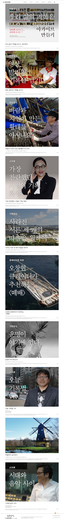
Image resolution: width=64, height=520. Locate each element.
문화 (38, 251)
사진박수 (43, 363)
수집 (40, 152)
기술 (35, 414)
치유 (13, 364)
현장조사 (28, 318)
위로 (7, 364)
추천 (21, 318)
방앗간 (7, 459)
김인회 (36, 363)
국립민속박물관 (24, 152)
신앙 (10, 252)
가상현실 (24, 414)
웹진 (14, 252)
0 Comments (11, 153)
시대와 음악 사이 (10, 503)
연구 (5, 318)
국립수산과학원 (27, 152)
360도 (22, 414)
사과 (14, 459)
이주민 (17, 252)
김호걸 (33, 251)
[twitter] (13, 518)
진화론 (19, 318)
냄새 (36, 414)
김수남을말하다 (34, 363)
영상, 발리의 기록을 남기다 (14, 90)
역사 (22, 459)
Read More (58, 152)
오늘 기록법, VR (10, 408)
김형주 (38, 363)
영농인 (41, 152)
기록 (29, 152)
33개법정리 (26, 251)
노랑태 (31, 152)
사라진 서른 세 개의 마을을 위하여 (16, 248)
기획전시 (17, 251)
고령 (27, 251)
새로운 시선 (19, 414)
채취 (20, 318)
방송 (42, 414)
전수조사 (18, 252)
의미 (11, 318)
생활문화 (39, 152)
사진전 (44, 363)
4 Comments (26, 252)
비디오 (44, 414)
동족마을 (37, 251)
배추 (8, 459)
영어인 (42, 152)
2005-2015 (23, 251)
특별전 (15, 364)
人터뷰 (17, 414)
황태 (7, 153)
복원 (43, 414)
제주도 (12, 364)
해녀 (25, 318)
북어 (37, 152)
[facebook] (12, 518)
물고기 (35, 152)
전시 (9, 364)
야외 (17, 459)
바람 (36, 152)
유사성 (10, 318)
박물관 (42, 251)
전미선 (16, 318)
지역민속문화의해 (22, 252)
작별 (8, 364)
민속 (39, 251)
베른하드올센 (10, 459)
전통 (17, 318)
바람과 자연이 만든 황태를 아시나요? (17, 149)
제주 (18, 318)
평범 (24, 318)
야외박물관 (19, 459)
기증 (29, 363)
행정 (24, 252)
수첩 (46, 363)
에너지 (21, 459)
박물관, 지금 (18, 152)
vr (23, 414)
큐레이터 (23, 318)
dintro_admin (7, 152)
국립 (22, 152)
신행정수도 (12, 252)
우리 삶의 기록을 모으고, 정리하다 (16, 44)
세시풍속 (46, 251)
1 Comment (19, 364)
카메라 (14, 364)
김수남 (32, 363)
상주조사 (44, 251)
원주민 (13, 252)
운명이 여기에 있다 (11, 360)
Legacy (15, 152)
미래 (39, 414)
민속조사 (41, 251)
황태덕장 (9, 153)
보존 (13, 459)
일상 (13, 318)
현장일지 (20, 152)
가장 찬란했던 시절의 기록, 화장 (15, 201)
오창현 (8, 318)
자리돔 (14, 318)
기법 (34, 414)
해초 (26, 318)
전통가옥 (28, 459)
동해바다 (32, 152)
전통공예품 (30, 459)
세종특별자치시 (8, 252)
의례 (15, 252)
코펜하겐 (36, 459)
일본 (12, 318)
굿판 (27, 363)
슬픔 (5, 364)
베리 (12, 459)
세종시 (6, 252)
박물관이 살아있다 (11, 455)
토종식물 (38, 459)
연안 (6, 318)
